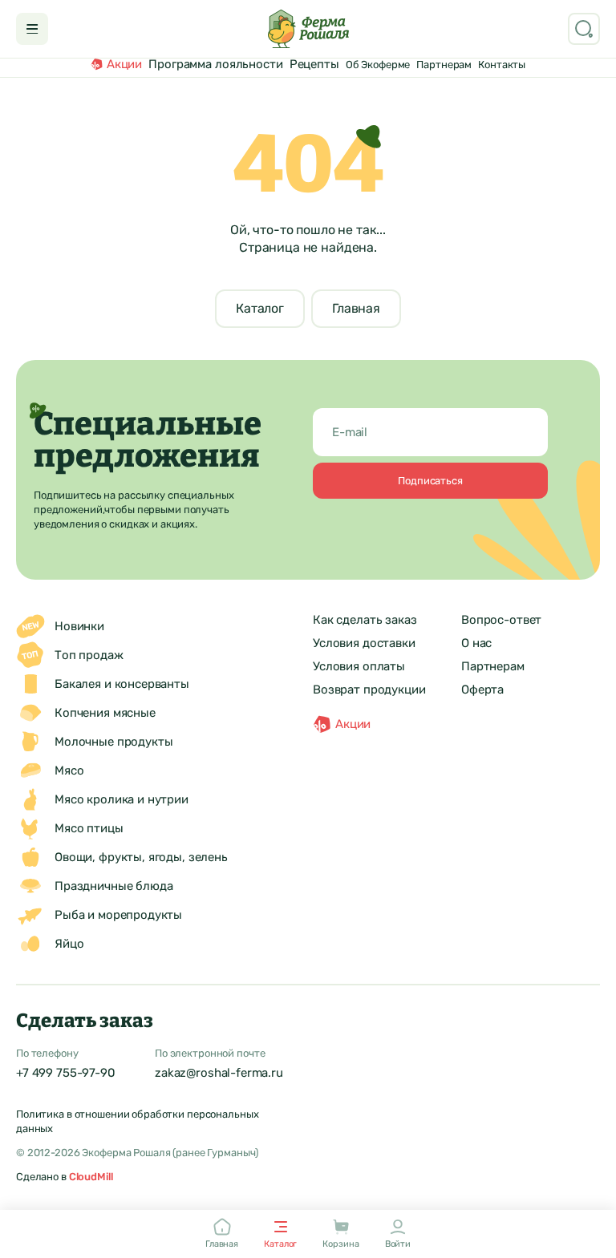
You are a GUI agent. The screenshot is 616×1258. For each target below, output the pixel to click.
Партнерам (493, 666)
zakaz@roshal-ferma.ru (219, 1073)
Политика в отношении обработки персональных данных (137, 1121)
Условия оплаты (359, 666)
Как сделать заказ (364, 620)
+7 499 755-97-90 (66, 1073)
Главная (356, 308)
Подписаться (430, 481)
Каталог (260, 308)
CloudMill (91, 1177)
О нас (476, 643)
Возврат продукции (369, 689)
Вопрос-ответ (501, 620)
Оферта (482, 689)
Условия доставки (364, 643)
